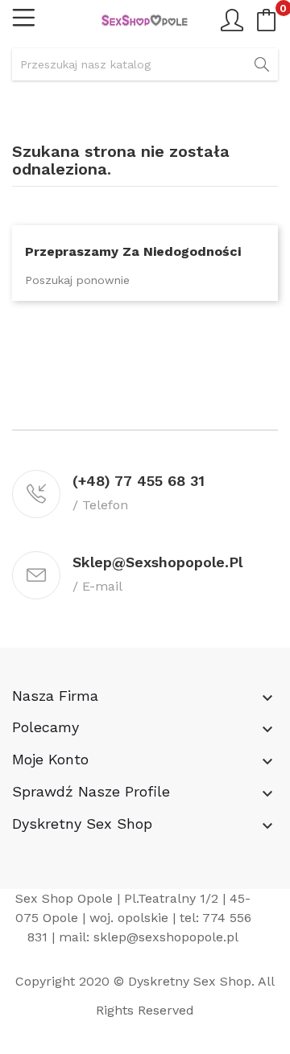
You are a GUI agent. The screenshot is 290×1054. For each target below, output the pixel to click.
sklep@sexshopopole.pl (165, 937)
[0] (266, 20)
